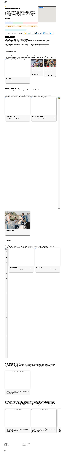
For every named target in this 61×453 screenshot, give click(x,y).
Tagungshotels (35, 1)
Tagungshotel (20, 40)
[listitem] (17, 71)
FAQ (51, 1)
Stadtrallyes (25, 1)
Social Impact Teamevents (10, 45)
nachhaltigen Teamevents (44, 44)
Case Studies (39, 1)
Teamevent (34, 40)
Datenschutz (24, 444)
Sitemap (23, 446)
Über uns (45, 1)
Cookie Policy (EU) (25, 445)
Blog (43, 1)
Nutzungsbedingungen (26, 443)
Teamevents (30, 1)
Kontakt (49, 1)
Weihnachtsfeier (20, 1)
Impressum (24, 442)
